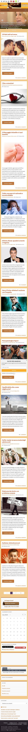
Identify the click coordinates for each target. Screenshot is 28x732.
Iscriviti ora (14, 370)
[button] (14, 361)
